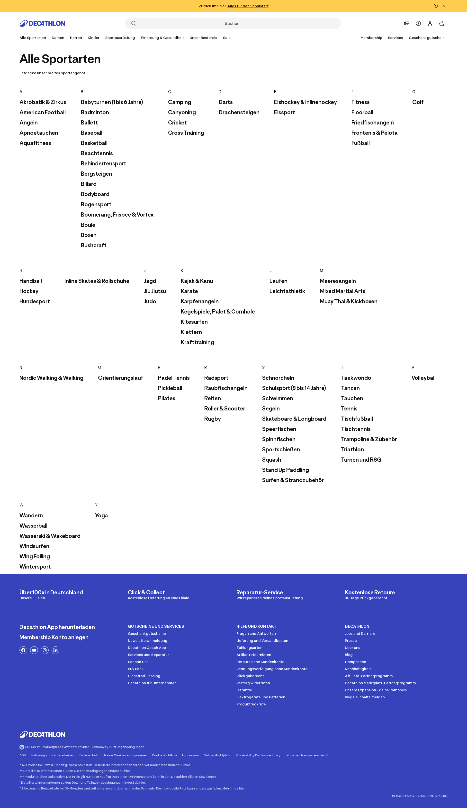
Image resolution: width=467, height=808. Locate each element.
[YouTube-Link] (34, 650)
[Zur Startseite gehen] (42, 23)
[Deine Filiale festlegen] (407, 23)
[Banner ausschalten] (436, 6)
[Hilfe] (418, 23)
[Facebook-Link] (23, 650)
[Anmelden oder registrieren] (430, 23)
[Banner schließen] (444, 6)
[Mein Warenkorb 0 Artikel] (442, 23)
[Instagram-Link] (45, 650)
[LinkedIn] (55, 650)
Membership (371, 38)
